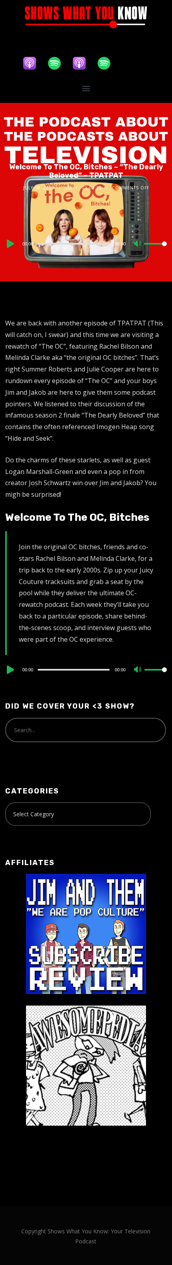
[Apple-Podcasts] (33, 63)
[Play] (9, 244)
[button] (86, 88)
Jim (68, 188)
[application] (86, 243)
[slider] (155, 250)
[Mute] (138, 244)
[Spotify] (58, 63)
